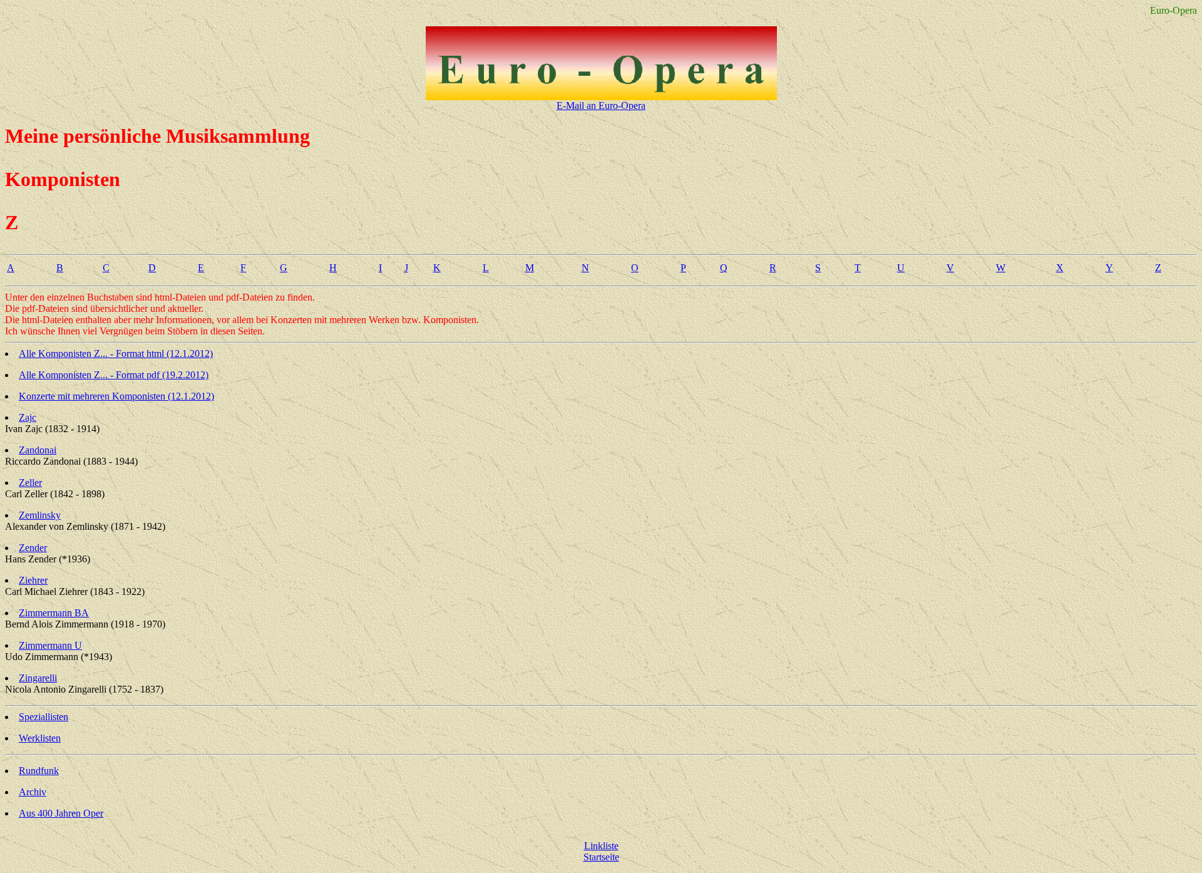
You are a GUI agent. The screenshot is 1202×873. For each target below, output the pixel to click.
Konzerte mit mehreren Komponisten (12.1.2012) (116, 396)
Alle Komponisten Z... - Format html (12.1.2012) (116, 353)
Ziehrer (33, 580)
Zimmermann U (50, 645)
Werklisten (40, 738)
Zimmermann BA (54, 612)
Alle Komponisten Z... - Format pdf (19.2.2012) (113, 374)
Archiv (32, 792)
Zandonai (37, 450)
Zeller (30, 482)
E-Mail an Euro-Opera (601, 105)
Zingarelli (38, 678)
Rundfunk (39, 770)
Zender (33, 547)
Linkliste (601, 845)
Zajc (27, 417)
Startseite (601, 857)
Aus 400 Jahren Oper (61, 813)
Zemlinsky (40, 515)
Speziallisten (43, 716)
